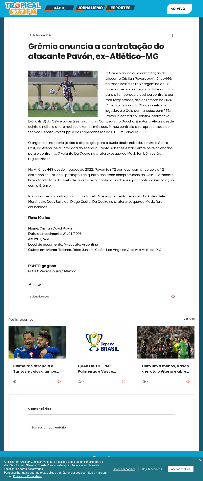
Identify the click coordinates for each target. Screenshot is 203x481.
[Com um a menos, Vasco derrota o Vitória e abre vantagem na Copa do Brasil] (165, 342)
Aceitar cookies (180, 469)
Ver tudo (189, 318)
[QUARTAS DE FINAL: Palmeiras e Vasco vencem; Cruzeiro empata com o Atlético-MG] (101, 342)
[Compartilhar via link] (40, 284)
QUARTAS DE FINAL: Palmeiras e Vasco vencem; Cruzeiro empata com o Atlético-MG (101, 368)
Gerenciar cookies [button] (124, 469)
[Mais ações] (172, 35)
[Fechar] (199, 460)
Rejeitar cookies (152, 469)
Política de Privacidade (27, 476)
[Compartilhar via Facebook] (30, 284)
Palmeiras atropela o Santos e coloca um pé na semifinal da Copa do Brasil (36, 368)
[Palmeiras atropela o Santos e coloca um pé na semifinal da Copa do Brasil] (37, 342)
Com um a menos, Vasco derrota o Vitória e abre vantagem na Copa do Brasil (165, 368)
